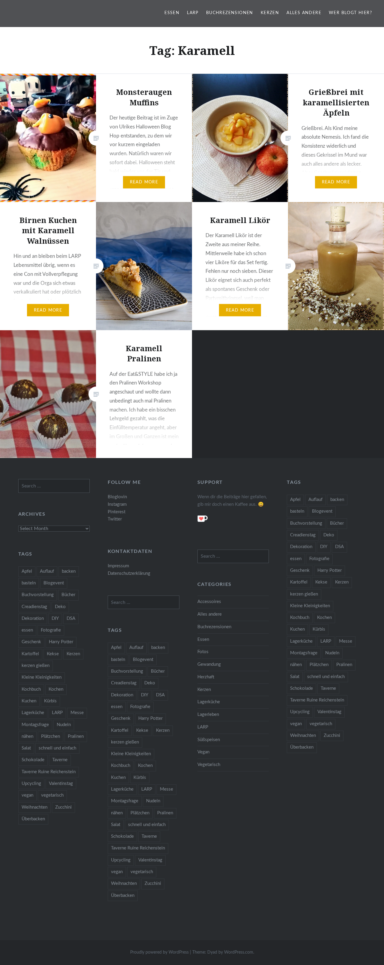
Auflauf (315, 499)
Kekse (321, 582)
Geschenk (300, 570)
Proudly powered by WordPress (159, 952)
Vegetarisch (208, 764)
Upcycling (300, 712)
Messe (345, 641)
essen (296, 558)
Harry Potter (329, 570)
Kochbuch (299, 617)
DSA (339, 546)
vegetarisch (321, 724)
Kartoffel (299, 582)
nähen (296, 664)
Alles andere (303, 13)
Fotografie (319, 558)
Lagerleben (208, 714)
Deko (328, 535)
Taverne (328, 688)
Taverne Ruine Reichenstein (317, 700)
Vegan (203, 752)
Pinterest (116, 512)
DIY (323, 546)
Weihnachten (303, 735)
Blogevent (322, 511)
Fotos (202, 652)
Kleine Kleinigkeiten (310, 606)
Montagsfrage (303, 653)
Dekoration (301, 546)
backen (337, 499)
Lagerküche (301, 641)
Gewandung (209, 664)
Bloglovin (117, 497)
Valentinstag (329, 712)
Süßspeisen (208, 739)
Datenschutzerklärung (129, 573)
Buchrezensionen (229, 13)
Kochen (324, 617)
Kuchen (297, 629)
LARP (193, 13)
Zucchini (332, 735)
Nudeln (332, 653)
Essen (171, 13)
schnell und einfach (326, 676)
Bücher (337, 523)
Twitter (115, 519)
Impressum (118, 566)
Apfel (295, 499)
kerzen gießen (304, 594)
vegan (296, 724)
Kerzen (270, 13)
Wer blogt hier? (350, 13)
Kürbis (319, 629)
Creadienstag (303, 535)
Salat (294, 676)
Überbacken (302, 747)
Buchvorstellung (306, 523)
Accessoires (209, 601)
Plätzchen (319, 664)
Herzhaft (205, 677)
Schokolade (301, 688)
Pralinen (344, 664)
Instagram (117, 504)
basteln (297, 511)
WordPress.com (238, 952)
